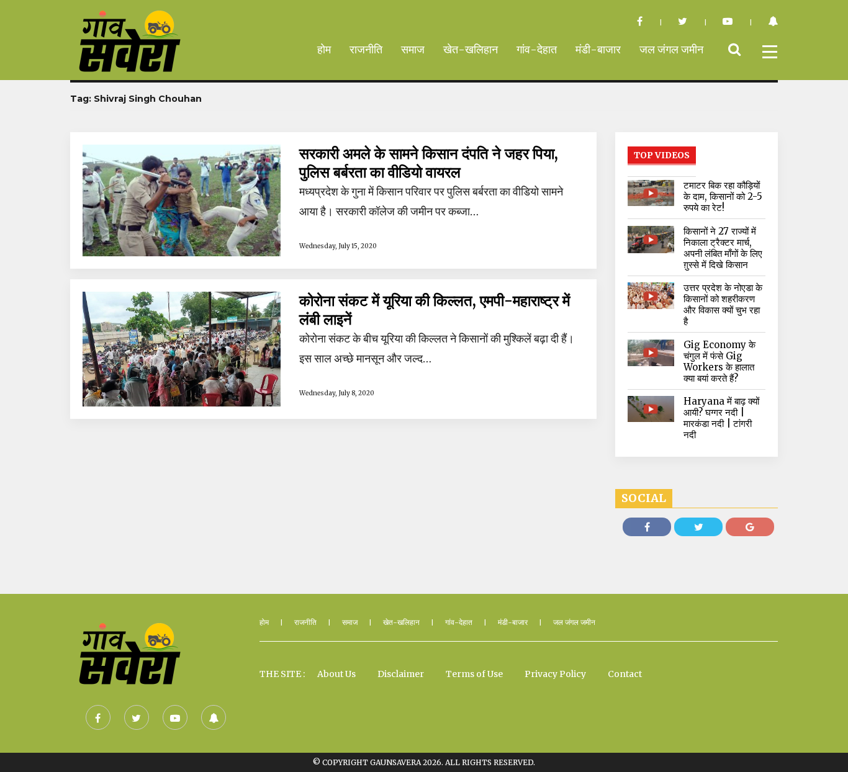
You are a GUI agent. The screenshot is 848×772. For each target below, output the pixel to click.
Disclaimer (400, 674)
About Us (336, 674)
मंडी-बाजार (598, 49)
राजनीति (366, 49)
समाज (413, 49)
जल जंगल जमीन (671, 49)
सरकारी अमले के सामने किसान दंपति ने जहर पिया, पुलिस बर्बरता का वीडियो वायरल (428, 163)
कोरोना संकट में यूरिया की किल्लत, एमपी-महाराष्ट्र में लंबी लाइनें (434, 310)
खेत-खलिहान (470, 49)
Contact (625, 674)
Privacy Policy (555, 674)
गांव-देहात (536, 49)
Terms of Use (474, 674)
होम (324, 49)
